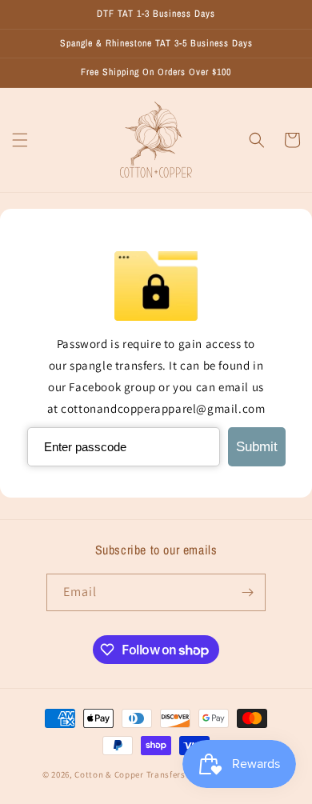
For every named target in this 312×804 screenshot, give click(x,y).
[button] (20, 140)
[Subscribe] (247, 592)
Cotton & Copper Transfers (130, 774)
